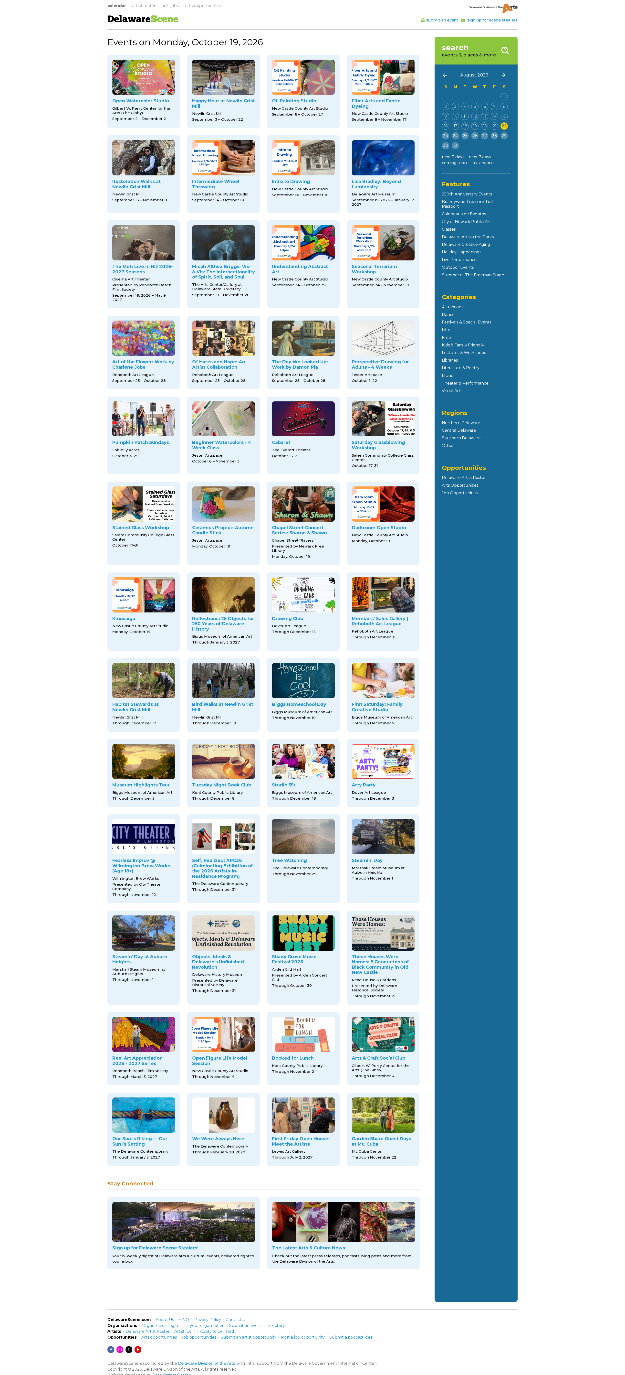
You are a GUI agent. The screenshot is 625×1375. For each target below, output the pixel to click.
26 (475, 135)
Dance (448, 314)
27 (484, 135)
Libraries (450, 360)
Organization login (160, 1325)
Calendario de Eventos (464, 214)
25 (465, 135)
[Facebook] (110, 1349)
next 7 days (480, 157)
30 (445, 145)
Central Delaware (459, 430)
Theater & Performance (465, 383)
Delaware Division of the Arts (206, 1363)
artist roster (144, 5)
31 (455, 145)
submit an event (442, 20)
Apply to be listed (217, 1331)
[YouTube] (138, 1349)
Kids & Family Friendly (463, 345)
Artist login (184, 1331)
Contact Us (236, 1319)
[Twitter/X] (128, 1349)
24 (455, 135)
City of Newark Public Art (466, 221)
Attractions (452, 307)
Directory (276, 1325)
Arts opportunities (159, 1337)
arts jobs (170, 5)
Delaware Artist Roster (464, 477)
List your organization (204, 1325)
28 (494, 135)
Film (446, 329)
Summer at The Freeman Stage (473, 275)
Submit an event (245, 1325)
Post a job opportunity (303, 1337)
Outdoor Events (458, 267)
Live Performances (460, 259)
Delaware (142, 19)
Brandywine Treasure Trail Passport (467, 204)
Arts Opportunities (460, 485)
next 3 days (453, 157)
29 (504, 135)
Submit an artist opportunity (248, 1337)
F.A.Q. (184, 1319)
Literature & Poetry (460, 367)
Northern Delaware (461, 422)
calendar (116, 5)
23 (445, 135)
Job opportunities (198, 1337)
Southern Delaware (461, 438)
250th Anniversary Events (467, 194)
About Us (165, 1319)
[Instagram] (119, 1349)
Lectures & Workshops (464, 352)
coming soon (454, 163)
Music (447, 375)
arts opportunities (203, 5)
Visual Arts (452, 390)
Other (448, 445)
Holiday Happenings (461, 252)
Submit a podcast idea (351, 1337)
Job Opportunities (460, 493)
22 (504, 126)
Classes (449, 229)
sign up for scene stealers (492, 20)
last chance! (482, 163)
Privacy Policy (207, 1319)
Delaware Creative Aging (466, 244)
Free (446, 337)
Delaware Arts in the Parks (468, 237)
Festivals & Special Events (466, 322)
